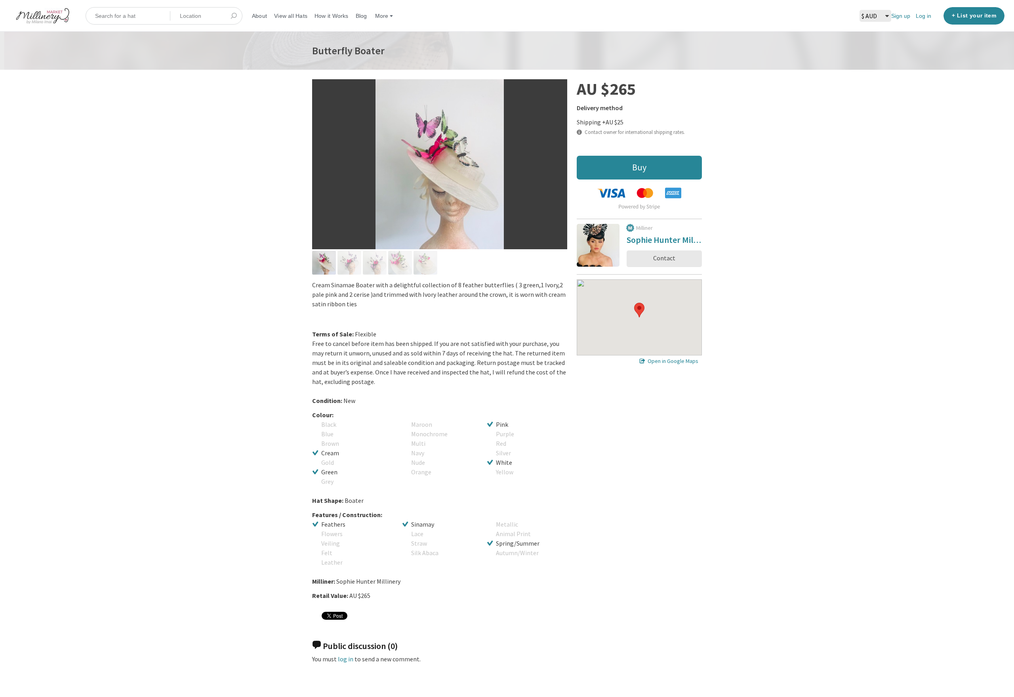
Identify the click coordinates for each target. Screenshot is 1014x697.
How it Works (331, 16)
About (259, 16)
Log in (923, 16)
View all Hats (290, 16)
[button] (639, 310)
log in (345, 659)
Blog (361, 16)
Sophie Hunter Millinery (664, 241)
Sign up (900, 16)
